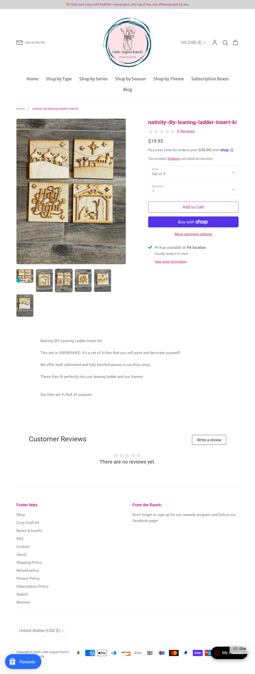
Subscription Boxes (210, 79)
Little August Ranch (55, 652)
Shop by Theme (168, 79)
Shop (20, 515)
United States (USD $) (39, 630)
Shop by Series (93, 79)
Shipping (173, 158)
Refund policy (27, 570)
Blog (127, 89)
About (21, 554)
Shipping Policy (29, 562)
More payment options (193, 234)
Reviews (23, 602)
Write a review (209, 440)
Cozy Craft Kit (27, 522)
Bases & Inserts (29, 530)
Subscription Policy (32, 586)
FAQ (19, 538)
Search (22, 594)
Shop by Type (59, 79)
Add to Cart (193, 207)
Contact (23, 546)
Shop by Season (130, 79)
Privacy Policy (28, 578)
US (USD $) (191, 42)
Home (32, 79)
